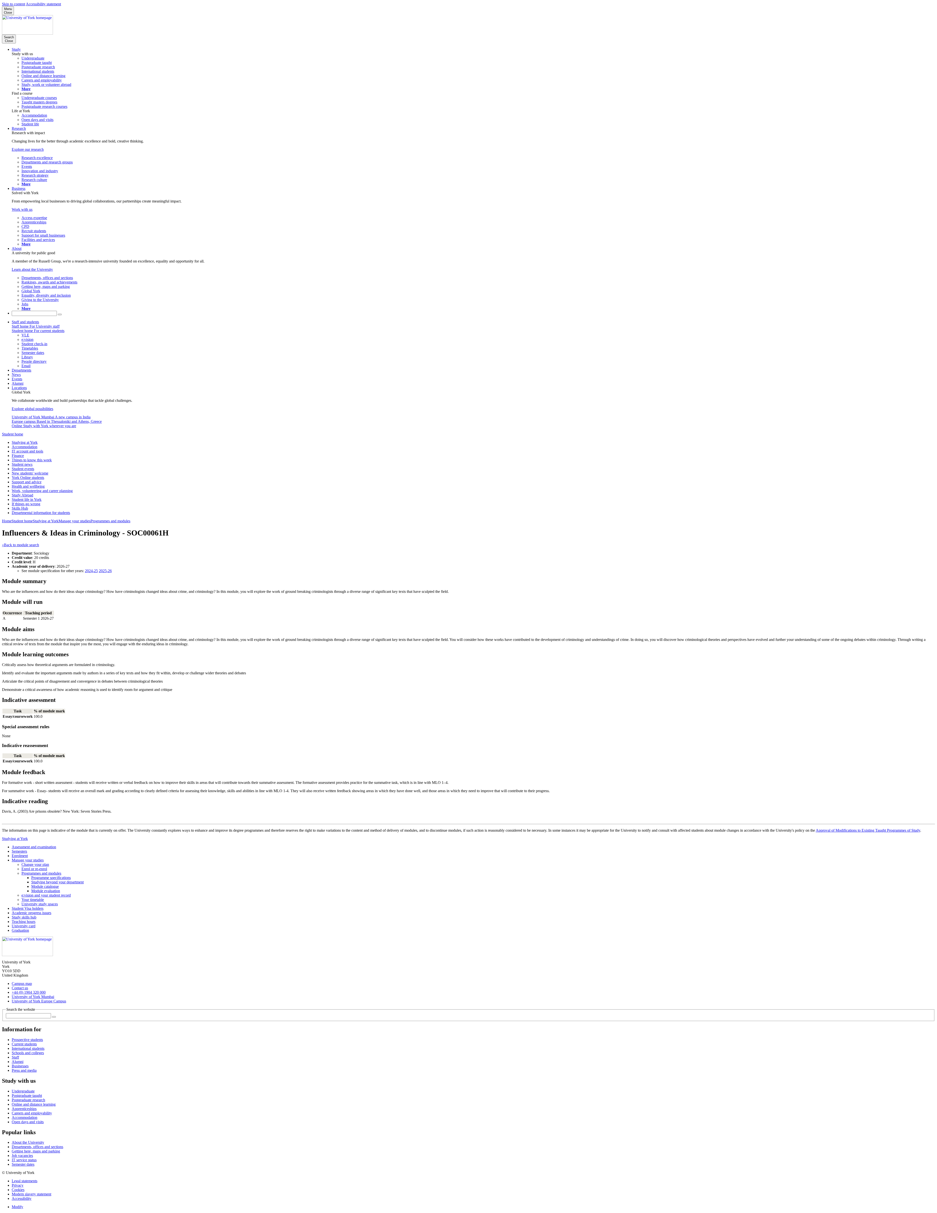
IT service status (24, 1160)
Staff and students (25, 322)
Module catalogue (45, 886)
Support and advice (26, 482)
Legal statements (24, 1181)
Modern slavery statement (31, 1194)
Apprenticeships (24, 1109)
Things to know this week (32, 460)
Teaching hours (23, 922)
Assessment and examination (34, 847)
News (16, 375)
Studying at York (25, 442)
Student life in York (26, 499)
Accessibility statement (43, 4)
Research (19, 128)
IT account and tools (27, 451)
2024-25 (91, 571)
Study (16, 49)
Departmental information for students (41, 513)
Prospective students (27, 1040)
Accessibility (21, 1198)
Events (17, 379)
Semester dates (23, 1164)
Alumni (17, 383)
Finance (18, 456)
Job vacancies (22, 1155)
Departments (21, 370)
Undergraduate (23, 1091)
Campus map (22, 983)
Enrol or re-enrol (34, 869)
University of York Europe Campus (39, 1001)
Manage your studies (75, 521)
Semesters (19, 851)
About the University (28, 1142)
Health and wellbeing (28, 486)
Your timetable (32, 900)
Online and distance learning (34, 1104)
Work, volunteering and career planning (42, 491)
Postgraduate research (28, 1100)
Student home (12, 434)
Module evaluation (45, 891)
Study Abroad (22, 495)
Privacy (17, 1185)
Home (6, 521)
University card (23, 926)
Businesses (20, 1066)
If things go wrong (26, 504)
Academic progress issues (31, 913)
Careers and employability (32, 1113)
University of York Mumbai (33, 997)
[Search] (60, 314)
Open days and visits (28, 1122)
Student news (22, 464)
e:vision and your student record (46, 895)
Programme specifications (51, 878)
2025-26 (105, 571)
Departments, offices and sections (37, 1147)
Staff (15, 1057)
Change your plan (35, 864)
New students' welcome (30, 473)
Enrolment (20, 856)
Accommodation (24, 447)
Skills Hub (20, 508)
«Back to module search (20, 545)
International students (28, 1048)
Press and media (24, 1070)
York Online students (28, 477)
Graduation (20, 930)
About (16, 248)
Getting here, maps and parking (36, 1151)
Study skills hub (24, 917)
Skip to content (13, 4)
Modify (17, 1207)
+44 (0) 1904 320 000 (29, 992)
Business (18, 188)
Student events (23, 469)
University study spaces (39, 904)
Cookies (18, 1190)
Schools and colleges (28, 1053)
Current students (24, 1044)
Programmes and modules (110, 521)
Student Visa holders (27, 908)
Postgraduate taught (27, 1095)
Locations (19, 388)
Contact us (20, 988)
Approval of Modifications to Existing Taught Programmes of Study (868, 830)
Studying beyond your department (57, 882)
